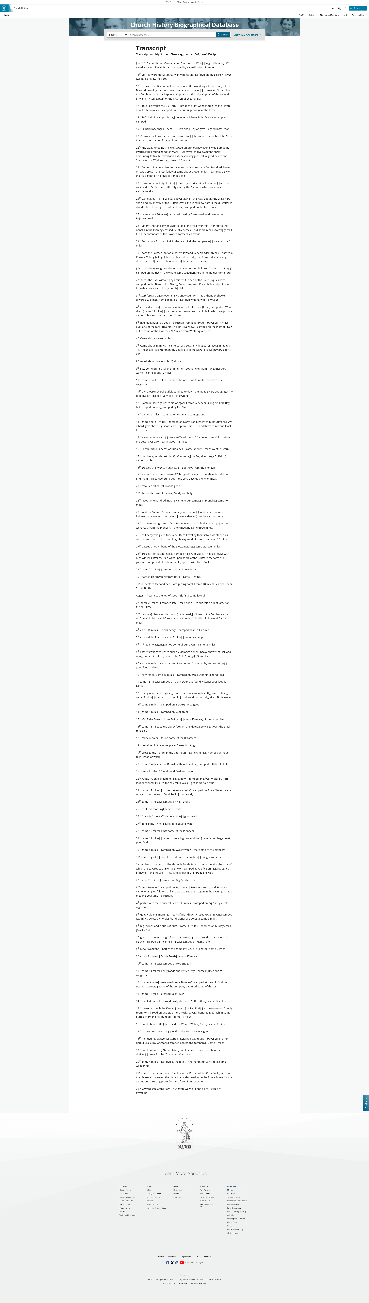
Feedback (366, 1103)
